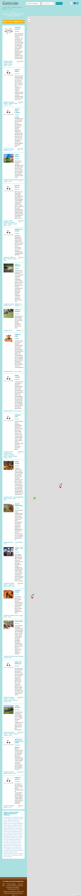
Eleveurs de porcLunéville (10, 817)
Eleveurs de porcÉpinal (9, 838)
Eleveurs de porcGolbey (16, 836)
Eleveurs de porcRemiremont (14, 845)
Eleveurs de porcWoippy (16, 853)
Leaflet (71, 895)
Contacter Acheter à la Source (15, 885)
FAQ (3, 885)
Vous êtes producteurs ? (13, 22)
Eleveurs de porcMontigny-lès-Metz (12, 848)
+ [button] (29, 18)
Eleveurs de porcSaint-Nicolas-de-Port (13, 819)
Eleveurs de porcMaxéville (10, 831)
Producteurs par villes (13, 889)
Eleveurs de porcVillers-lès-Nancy (13, 832)
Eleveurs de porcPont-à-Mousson (13, 838)
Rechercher (59, 3)
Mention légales (11, 884)
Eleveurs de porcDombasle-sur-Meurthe (13, 818)
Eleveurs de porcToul (9, 847)
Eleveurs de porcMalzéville (16, 830)
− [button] (29, 21)
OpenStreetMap (78, 895)
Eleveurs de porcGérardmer (11, 855)
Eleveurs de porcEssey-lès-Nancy (12, 822)
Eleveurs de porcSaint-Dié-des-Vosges (12, 841)
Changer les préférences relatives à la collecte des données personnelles (13, 892)
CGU (4, 884)
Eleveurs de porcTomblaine (11, 825)
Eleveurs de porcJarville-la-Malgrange (13, 823)
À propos (20, 884)
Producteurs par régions (12, 887)
